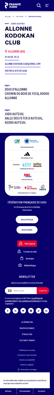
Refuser (8, 391)
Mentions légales (27, 365)
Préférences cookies (27, 350)
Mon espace (30, 243)
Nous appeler (27, 219)
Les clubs (19, 16)
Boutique (30, 258)
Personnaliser (25, 391)
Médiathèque (30, 265)
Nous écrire (27, 230)
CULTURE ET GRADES (27, 340)
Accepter (41, 391)
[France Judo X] (15, 310)
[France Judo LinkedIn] (46, 310)
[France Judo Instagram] (31, 310)
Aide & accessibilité (27, 360)
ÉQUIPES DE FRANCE (27, 328)
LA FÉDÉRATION (27, 322)
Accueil (8, 16)
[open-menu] (47, 5)
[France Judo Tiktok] (38, 310)
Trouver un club (30, 251)
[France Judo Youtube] (23, 310)
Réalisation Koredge (28, 369)
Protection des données (27, 355)
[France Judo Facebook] (8, 310)
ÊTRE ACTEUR (27, 334)
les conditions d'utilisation (29, 301)
